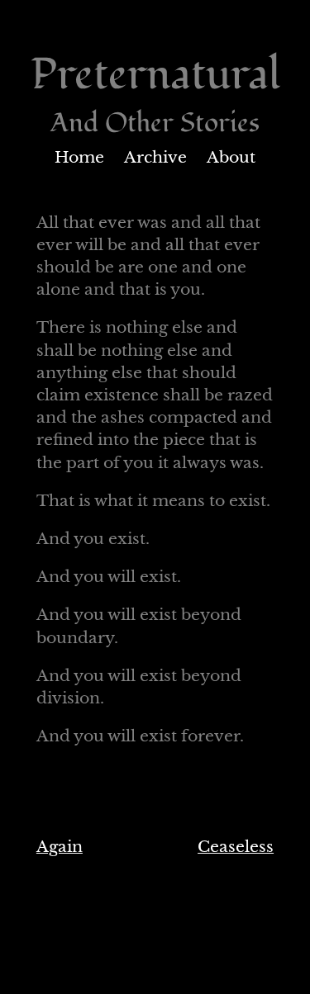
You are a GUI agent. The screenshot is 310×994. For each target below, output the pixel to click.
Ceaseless (236, 846)
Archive (155, 157)
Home (79, 157)
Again (59, 846)
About (231, 157)
